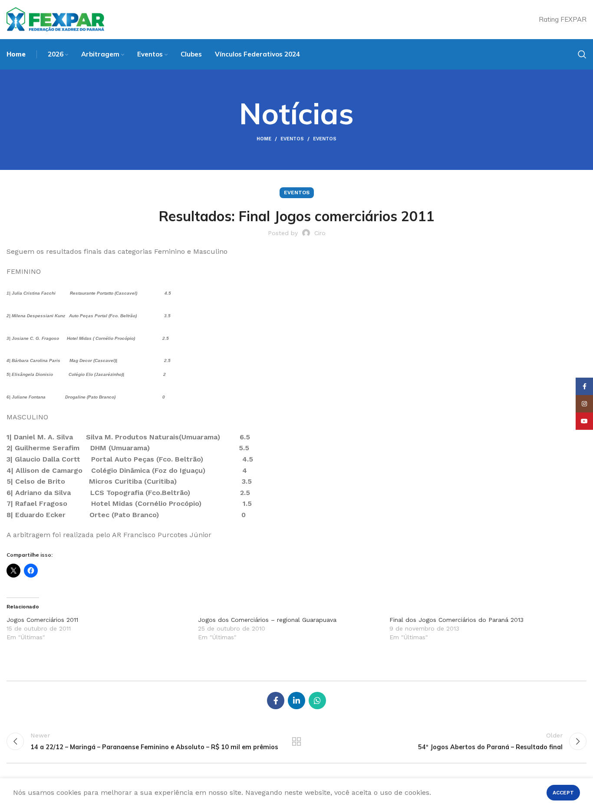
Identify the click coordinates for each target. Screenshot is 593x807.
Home (264, 139)
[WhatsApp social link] (317, 700)
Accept (563, 793)
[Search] (582, 54)
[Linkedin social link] (296, 700)
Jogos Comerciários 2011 (42, 619)
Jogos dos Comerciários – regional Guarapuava (267, 619)
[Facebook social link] (275, 700)
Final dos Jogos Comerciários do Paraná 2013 (456, 619)
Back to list (296, 741)
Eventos (292, 139)
